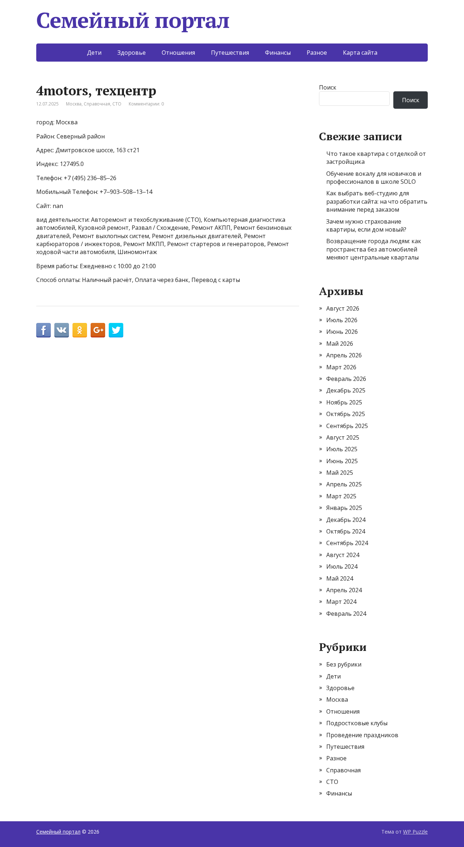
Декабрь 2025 (345, 390)
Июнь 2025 (342, 461)
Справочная (97, 104)
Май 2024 (339, 578)
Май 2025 (339, 473)
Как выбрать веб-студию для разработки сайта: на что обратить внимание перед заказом (376, 201)
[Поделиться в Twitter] (116, 330)
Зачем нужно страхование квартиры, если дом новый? (366, 225)
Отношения (178, 53)
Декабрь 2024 (345, 520)
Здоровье (131, 53)
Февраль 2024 (346, 614)
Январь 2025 (344, 508)
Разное (317, 53)
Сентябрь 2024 (347, 543)
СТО (116, 104)
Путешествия (230, 53)
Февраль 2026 (346, 379)
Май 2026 (339, 344)
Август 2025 (342, 437)
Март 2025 (341, 496)
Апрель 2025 (344, 484)
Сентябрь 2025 (347, 426)
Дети (94, 53)
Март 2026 (341, 367)
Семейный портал (132, 20)
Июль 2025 (341, 449)
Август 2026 (342, 308)
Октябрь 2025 (345, 414)
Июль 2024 (341, 566)
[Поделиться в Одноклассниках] (79, 330)
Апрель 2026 (344, 355)
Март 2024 (341, 602)
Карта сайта (360, 53)
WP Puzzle (415, 831)
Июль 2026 (341, 320)
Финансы (278, 53)
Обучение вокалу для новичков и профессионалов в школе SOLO (373, 178)
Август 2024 (342, 555)
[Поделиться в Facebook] (43, 330)
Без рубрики (343, 664)
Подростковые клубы (357, 723)
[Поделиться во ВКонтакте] (61, 330)
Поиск (327, 87)
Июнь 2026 (342, 332)
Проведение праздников (362, 735)
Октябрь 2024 (345, 531)
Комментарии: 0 (146, 104)
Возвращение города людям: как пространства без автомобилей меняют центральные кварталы (373, 249)
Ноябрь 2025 (344, 402)
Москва (74, 104)
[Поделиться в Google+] (98, 330)
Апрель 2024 (344, 590)
